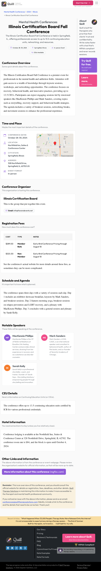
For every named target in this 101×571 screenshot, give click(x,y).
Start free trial (82, 3)
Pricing (40, 533)
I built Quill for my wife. (64, 524)
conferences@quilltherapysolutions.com (20, 502)
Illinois (35, 12)
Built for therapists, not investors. (40, 524)
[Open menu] (97, 2)
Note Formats (43, 557)
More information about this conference (34, 471)
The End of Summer (75, 521)
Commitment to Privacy (47, 549)
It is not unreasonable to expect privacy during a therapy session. (41, 521)
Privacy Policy (82, 568)
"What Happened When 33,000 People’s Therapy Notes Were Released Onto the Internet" (56, 518)
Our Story (41, 529)
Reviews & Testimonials (47, 537)
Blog (39, 545)
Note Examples (43, 553)
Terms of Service (83, 565)
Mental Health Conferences (14, 12)
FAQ (39, 541)
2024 (29, 12)
